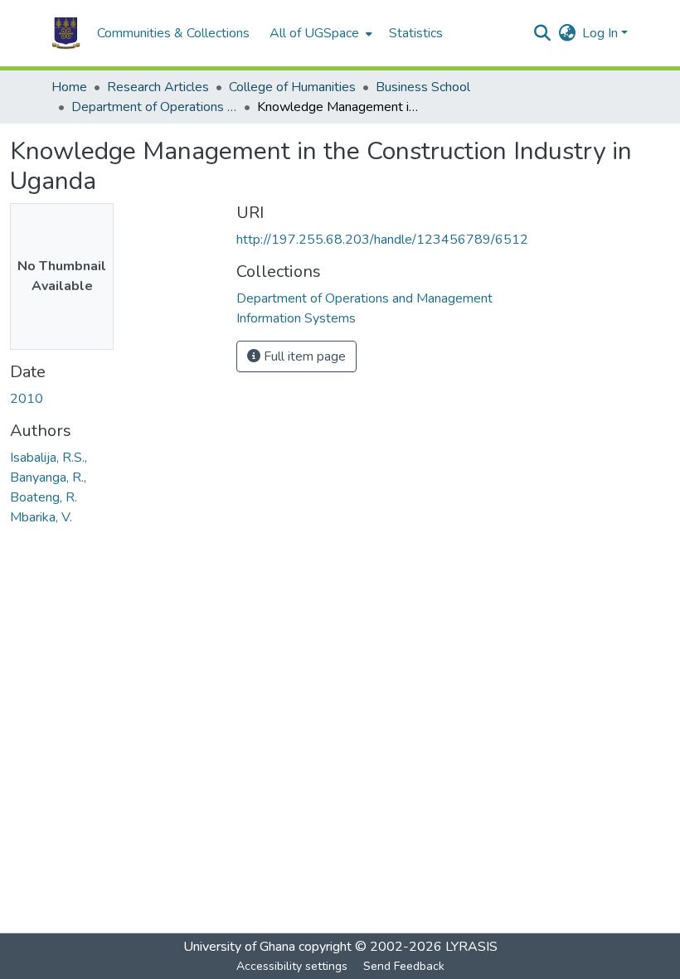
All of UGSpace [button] (314, 33)
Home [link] (69, 87)
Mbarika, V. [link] (41, 517)
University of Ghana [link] (239, 947)
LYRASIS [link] (471, 947)
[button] (65, 33)
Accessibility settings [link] (291, 966)
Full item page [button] (303, 356)
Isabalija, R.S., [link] (48, 457)
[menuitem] (319, 33)
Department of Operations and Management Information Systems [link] (154, 107)
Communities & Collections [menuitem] (173, 33)
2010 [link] (26, 399)
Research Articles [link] (158, 87)
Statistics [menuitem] (416, 33)
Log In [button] (601, 33)
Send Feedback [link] (403, 966)
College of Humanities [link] (292, 87)
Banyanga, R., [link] (48, 477)
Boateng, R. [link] (43, 497)
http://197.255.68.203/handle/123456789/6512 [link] (382, 239)
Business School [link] (423, 87)
